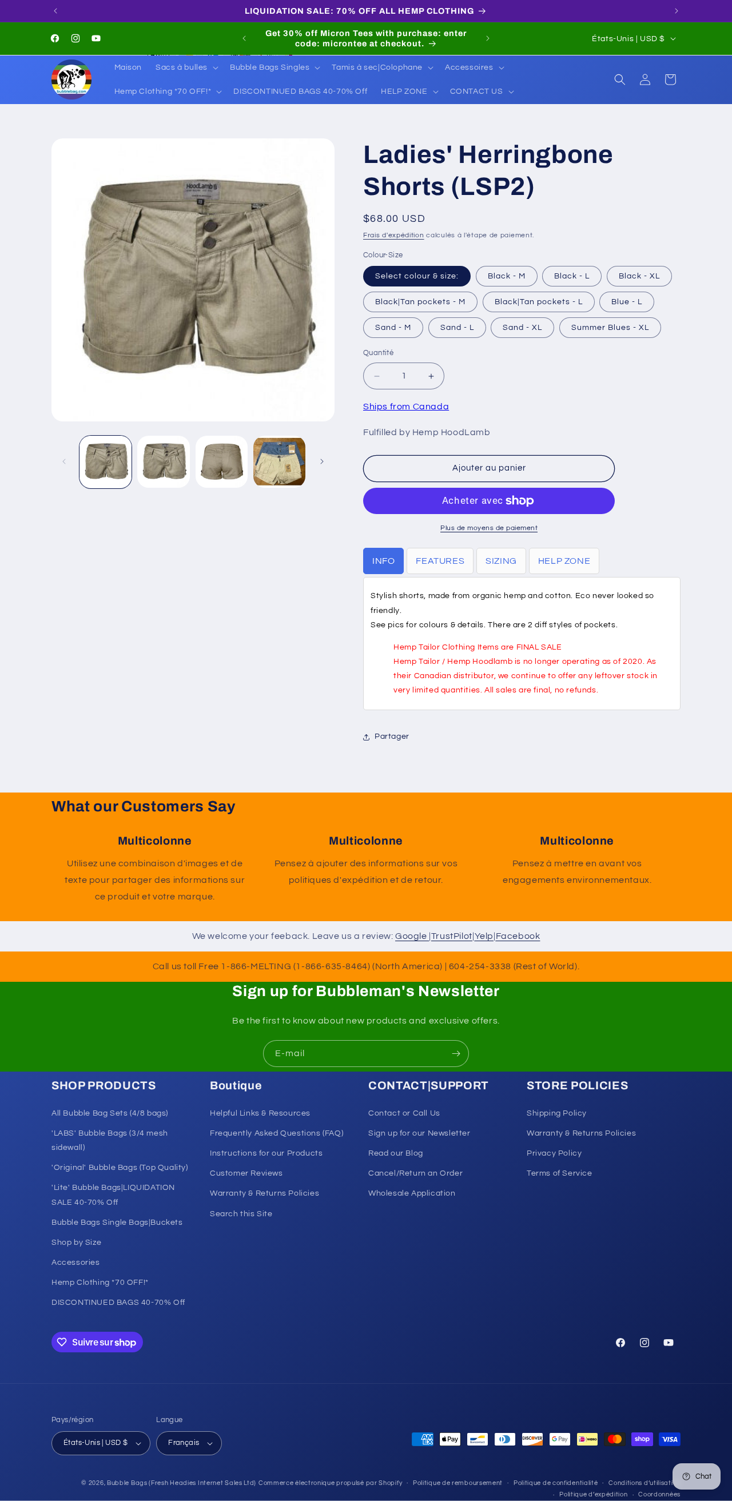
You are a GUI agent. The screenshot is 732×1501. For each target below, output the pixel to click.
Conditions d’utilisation (644, 1483)
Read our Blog (395, 1153)
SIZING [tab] (501, 561)
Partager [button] (392, 736)
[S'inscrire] (455, 1053)
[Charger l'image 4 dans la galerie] (279, 462)
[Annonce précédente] (55, 11)
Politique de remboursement (458, 1483)
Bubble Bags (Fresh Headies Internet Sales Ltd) (181, 1483)
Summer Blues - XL (610, 328)
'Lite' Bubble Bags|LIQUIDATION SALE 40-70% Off (113, 1195)
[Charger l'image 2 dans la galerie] (163, 462)
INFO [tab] (383, 561)
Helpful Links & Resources (260, 1113)
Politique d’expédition (593, 1494)
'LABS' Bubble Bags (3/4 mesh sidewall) (109, 1140)
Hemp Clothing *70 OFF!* (100, 1283)
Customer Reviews (246, 1173)
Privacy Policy (554, 1153)
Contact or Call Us (404, 1113)
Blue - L (626, 302)
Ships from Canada (406, 406)
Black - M (507, 277)
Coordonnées (659, 1494)
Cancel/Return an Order (415, 1173)
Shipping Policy (557, 1113)
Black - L (572, 277)
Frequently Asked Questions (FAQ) (276, 1133)
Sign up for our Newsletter (419, 1133)
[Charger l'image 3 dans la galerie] (222, 462)
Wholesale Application (412, 1193)
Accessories (75, 1263)
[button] (186, 67)
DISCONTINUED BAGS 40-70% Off (118, 1303)
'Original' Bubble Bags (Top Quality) (119, 1168)
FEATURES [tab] (440, 561)
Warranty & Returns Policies (264, 1193)
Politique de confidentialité (556, 1483)
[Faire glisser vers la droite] (322, 461)
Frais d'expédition (393, 235)
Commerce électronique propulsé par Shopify (330, 1483)
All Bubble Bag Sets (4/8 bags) (109, 1113)
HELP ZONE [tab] (564, 561)
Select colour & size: (417, 277)
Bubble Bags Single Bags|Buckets (117, 1223)
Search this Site (241, 1214)
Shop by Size (76, 1243)
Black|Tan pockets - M (420, 302)
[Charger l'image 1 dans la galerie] (105, 462)
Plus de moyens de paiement (489, 528)
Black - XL (639, 277)
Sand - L (457, 328)
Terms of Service (559, 1173)
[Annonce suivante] (676, 11)
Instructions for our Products (266, 1153)
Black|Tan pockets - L (539, 302)
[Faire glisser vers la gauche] (64, 461)
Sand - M (393, 328)
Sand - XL (522, 328)
